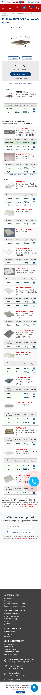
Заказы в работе (10, 649)
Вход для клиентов (11, 644)
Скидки (7, 636)
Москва (7, 2)
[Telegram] (24, 9)
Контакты (8, 601)
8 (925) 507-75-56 (16, 668)
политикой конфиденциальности (25, 538)
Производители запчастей (14, 616)
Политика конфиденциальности (16, 603)
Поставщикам (9, 631)
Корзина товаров (10, 654)
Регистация (8, 647)
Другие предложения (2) (20, 175)
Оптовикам (8, 634)
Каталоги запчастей (12, 614)
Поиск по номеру (10, 619)
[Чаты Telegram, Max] (34, 688)
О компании (9, 598)
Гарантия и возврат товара (14, 606)
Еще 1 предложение (21, 83)
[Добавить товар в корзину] (34, 108)
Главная (5, 13)
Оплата (7, 621)
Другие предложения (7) (20, 149)
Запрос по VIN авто (11, 652)
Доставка (7, 624)
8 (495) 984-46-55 (16, 666)
